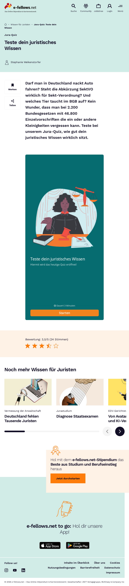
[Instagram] (6, 570)
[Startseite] (5, 24)
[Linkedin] (23, 570)
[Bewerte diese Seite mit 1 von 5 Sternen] (27, 345)
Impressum (113, 572)
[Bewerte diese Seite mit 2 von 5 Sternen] (34, 345)
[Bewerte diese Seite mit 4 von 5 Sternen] (48, 345)
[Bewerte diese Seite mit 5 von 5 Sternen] (55, 345)
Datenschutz (112, 567)
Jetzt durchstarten (68, 478)
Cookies (115, 563)
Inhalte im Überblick (76, 563)
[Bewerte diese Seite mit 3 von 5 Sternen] (41, 345)
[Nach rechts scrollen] (120, 431)
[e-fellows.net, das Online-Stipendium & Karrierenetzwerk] (20, 8)
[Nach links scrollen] (107, 431)
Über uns (99, 563)
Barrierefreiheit (90, 567)
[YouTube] (14, 570)
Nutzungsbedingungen (62, 567)
